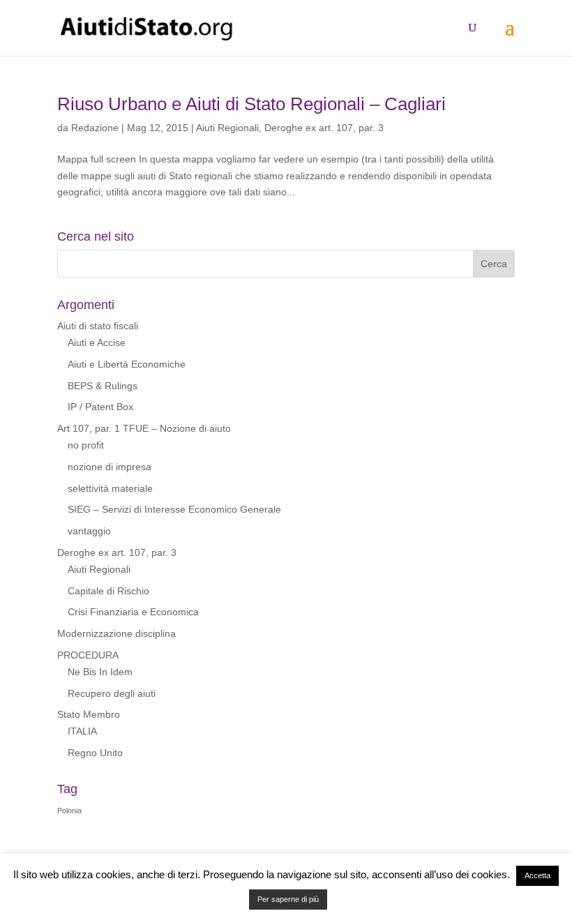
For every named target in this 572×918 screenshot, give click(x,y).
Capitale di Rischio (108, 590)
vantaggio (89, 530)
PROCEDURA (88, 655)
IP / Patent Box (100, 406)
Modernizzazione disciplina (116, 633)
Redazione (95, 127)
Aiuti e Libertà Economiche (127, 364)
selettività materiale (110, 488)
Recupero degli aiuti (112, 693)
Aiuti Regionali (227, 127)
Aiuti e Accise (97, 342)
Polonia (69, 810)
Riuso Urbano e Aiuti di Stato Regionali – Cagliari (251, 103)
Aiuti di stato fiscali (97, 325)
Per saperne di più (288, 899)
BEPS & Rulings (102, 385)
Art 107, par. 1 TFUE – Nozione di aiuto (144, 428)
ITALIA (82, 731)
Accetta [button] (537, 875)
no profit (86, 445)
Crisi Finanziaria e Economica (133, 611)
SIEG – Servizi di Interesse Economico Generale (174, 509)
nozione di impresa (109, 466)
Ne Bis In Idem (100, 671)
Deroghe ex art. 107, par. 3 (324, 127)
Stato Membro (88, 714)
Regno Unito (95, 752)
